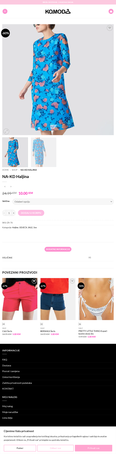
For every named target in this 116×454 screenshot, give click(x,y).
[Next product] (5, 186)
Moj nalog (7, 406)
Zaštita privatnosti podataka (17, 382)
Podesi (20, 448)
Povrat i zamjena (10, 371)
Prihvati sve (93, 448)
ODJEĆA (23, 227)
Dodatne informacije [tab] (58, 249)
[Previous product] (10, 186)
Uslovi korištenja (11, 377)
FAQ (4, 359)
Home (5, 170)
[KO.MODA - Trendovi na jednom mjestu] (58, 11)
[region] (58, 440)
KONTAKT (8, 388)
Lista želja (7, 417)
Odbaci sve (55, 448)
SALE (30, 227)
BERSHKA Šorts (47, 331)
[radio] (41, 324)
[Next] (107, 80)
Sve (35, 227)
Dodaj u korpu (31, 213)
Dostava (6, 365)
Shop (15, 170)
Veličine (6, 201)
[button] (5, 11)
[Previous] (8, 80)
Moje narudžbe (10, 412)
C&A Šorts (7, 331)
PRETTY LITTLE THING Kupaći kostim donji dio (93, 332)
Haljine (15, 227)
